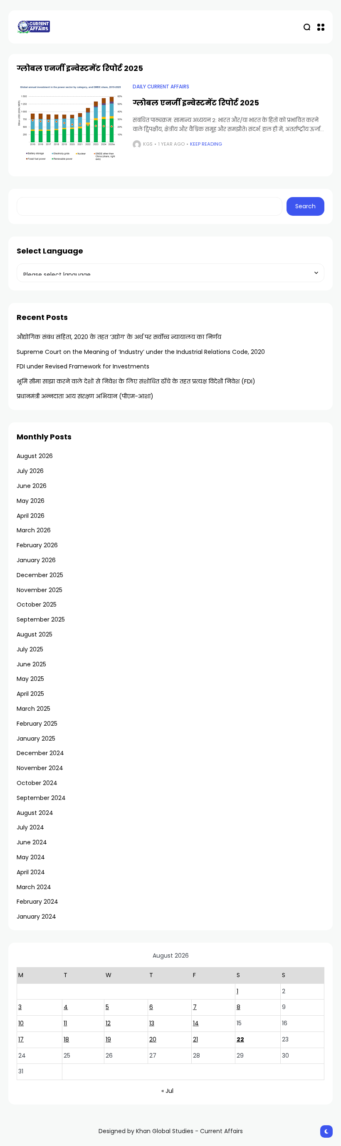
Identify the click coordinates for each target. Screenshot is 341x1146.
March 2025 (33, 709)
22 (240, 1039)
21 (195, 1039)
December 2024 (40, 753)
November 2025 (39, 590)
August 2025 (34, 634)
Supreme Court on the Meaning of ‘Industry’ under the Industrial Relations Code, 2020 (141, 352)
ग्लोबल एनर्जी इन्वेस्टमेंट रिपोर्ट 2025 (196, 103)
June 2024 (32, 842)
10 (21, 1023)
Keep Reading (206, 144)
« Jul (167, 1091)
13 (151, 1023)
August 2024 (35, 813)
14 (196, 1023)
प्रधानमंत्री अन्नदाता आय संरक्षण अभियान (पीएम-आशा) (85, 396)
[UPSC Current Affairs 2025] (33, 27)
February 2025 (37, 723)
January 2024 (36, 916)
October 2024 (37, 783)
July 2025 (30, 649)
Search (305, 206)
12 (108, 1023)
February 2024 (37, 901)
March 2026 (34, 530)
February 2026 (37, 545)
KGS (148, 144)
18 (66, 1039)
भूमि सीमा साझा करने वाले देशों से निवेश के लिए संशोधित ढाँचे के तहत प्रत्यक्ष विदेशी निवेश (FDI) (136, 381)
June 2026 (32, 486)
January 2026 (36, 560)
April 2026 (30, 516)
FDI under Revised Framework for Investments (83, 366)
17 (21, 1039)
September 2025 (41, 619)
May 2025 (30, 679)
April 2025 (30, 694)
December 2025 (40, 575)
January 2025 (36, 738)
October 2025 (37, 604)
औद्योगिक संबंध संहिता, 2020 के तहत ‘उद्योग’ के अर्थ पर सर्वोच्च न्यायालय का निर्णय (119, 337)
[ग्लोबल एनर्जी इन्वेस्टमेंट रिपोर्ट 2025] (70, 123)
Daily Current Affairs (161, 86)
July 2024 (30, 827)
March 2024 (34, 887)
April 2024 (31, 872)
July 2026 (30, 471)
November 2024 (40, 768)
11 (65, 1023)
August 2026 (35, 456)
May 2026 (30, 501)
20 (152, 1039)
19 (108, 1039)
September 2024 (41, 798)
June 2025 (31, 664)
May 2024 (31, 857)
